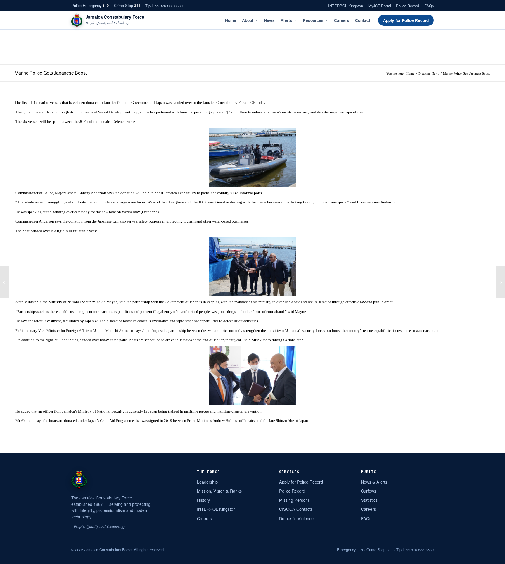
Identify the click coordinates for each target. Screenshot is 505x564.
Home (230, 20)
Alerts (286, 20)
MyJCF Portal (379, 5)
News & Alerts (374, 482)
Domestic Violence (296, 518)
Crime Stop (127, 5)
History (203, 500)
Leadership (207, 482)
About (247, 20)
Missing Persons (294, 500)
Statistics (369, 500)
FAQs (429, 5)
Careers (341, 20)
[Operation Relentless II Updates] (4, 282)
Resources (313, 20)
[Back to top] (493, 557)
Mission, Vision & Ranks (219, 491)
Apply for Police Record (406, 20)
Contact (362, 20)
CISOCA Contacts (296, 509)
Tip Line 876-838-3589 (164, 5)
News (269, 20)
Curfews (368, 491)
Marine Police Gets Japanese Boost (51, 72)
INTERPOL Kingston (345, 5)
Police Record (407, 5)
